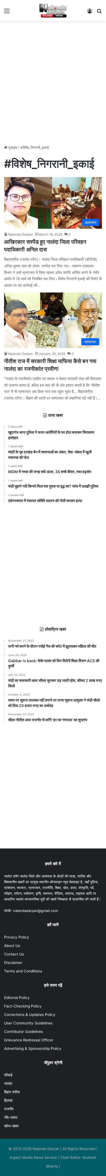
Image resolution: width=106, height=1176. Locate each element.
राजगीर (9, 1109)
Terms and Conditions (23, 971)
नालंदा (8, 1083)
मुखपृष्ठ (12, 147)
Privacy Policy (16, 937)
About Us (12, 945)
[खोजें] (99, 13)
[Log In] (89, 13)
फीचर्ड (8, 1075)
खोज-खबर (11, 1126)
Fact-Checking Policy (23, 1006)
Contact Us (14, 954)
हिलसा (8, 1100)
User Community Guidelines (28, 1023)
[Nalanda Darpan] (53, 11)
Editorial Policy (17, 997)
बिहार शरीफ (12, 1092)
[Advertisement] (53, 80)
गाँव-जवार (10, 1117)
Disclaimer (13, 962)
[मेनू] (7, 13)
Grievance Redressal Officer (28, 1040)
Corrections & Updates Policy (29, 1014)
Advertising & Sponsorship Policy (32, 1048)
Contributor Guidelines (23, 1031)
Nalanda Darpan (20, 234)
